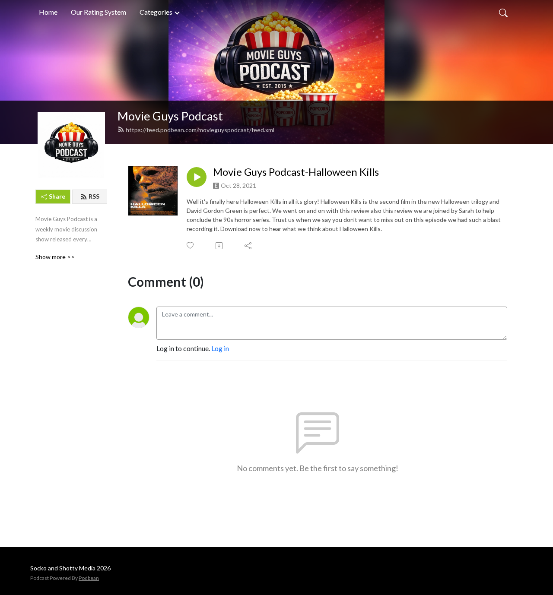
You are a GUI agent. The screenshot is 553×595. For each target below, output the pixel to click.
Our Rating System (98, 12)
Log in (220, 348)
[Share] (249, 245)
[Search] (503, 12)
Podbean (89, 578)
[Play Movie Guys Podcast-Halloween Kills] (197, 177)
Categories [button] (157, 12)
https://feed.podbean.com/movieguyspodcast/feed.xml (200, 129)
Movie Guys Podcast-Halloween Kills (296, 172)
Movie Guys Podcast (170, 116)
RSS (94, 196)
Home (48, 12)
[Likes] (191, 245)
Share (57, 196)
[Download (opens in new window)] (220, 245)
